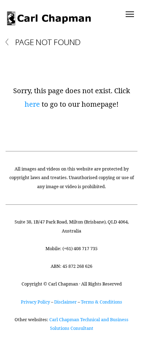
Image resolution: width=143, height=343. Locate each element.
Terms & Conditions (101, 302)
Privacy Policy (35, 302)
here (32, 104)
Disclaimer (65, 302)
